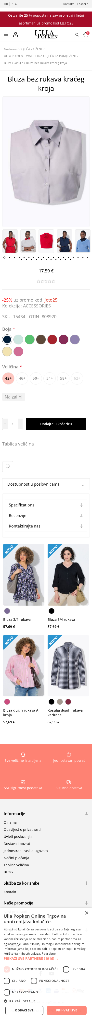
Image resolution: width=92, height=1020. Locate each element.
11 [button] (53, 257)
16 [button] (78, 257)
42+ (8, 378)
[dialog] (46, 964)
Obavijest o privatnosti (22, 829)
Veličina (11, 367)
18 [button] (88, 257)
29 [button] (71, 259)
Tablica (9, 444)
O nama (10, 822)
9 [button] (44, 257)
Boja (7, 329)
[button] (46, 958)
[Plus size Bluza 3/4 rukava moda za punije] (23, 575)
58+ (63, 378)
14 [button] (68, 257)
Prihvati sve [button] (66, 1010)
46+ (22, 378)
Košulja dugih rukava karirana (65, 712)
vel (20, 444)
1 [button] (4, 257)
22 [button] (36, 259)
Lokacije (82, 4)
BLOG (8, 872)
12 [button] (58, 257)
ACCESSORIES (37, 306)
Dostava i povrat (17, 843)
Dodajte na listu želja (7, 466)
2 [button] (9, 257)
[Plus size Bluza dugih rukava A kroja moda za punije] (23, 666)
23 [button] (41, 259)
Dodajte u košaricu (56, 424)
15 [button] (73, 257)
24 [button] (46, 259)
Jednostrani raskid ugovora (26, 850)
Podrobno (48, 953)
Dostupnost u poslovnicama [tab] (33, 484)
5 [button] (24, 257)
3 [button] (14, 257)
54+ (49, 378)
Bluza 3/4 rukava (17, 619)
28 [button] (66, 259)
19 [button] (22, 259)
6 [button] (29, 257)
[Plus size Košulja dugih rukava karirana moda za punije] (68, 666)
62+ (77, 378)
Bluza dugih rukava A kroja (20, 712)
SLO (14, 4)
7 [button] (34, 257)
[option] (10, 241)
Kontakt (68, 4)
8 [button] (39, 257)
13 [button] (63, 257)
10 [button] (49, 257)
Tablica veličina (16, 865)
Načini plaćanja (16, 858)
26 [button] (56, 259)
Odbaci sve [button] (24, 1010)
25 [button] (51, 259)
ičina (29, 444)
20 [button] (26, 259)
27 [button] (61, 259)
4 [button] (19, 257)
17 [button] (83, 257)
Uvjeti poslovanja (18, 836)
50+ (36, 378)
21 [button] (31, 259)
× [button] (86, 913)
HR (6, 4)
